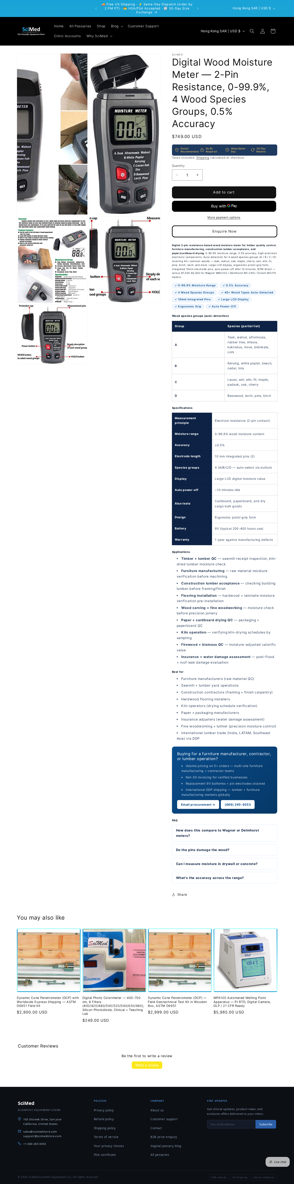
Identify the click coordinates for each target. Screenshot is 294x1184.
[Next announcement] (198, 8)
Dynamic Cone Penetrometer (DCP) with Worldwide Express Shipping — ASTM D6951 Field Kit (48, 1002)
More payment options (223, 217)
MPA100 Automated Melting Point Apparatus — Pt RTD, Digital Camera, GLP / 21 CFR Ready (242, 1002)
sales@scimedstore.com (40, 1131)
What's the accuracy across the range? (210, 878)
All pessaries (159, 1155)
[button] (116, 26)
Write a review (147, 1065)
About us (157, 1110)
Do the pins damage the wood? (203, 850)
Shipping (202, 157)
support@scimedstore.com (42, 1136)
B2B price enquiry (163, 1137)
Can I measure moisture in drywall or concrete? (217, 864)
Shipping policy (105, 1128)
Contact (156, 1128)
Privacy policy (104, 1110)
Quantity (178, 165)
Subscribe (265, 1124)
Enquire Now (224, 231)
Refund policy (104, 1119)
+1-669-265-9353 (34, 1144)
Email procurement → (198, 804)
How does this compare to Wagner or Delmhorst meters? (217, 833)
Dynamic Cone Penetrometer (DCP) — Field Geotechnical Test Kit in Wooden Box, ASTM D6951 (177, 1002)
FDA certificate (105, 1155)
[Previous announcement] (96, 8)
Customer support (164, 1119)
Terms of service (106, 1137)
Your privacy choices (109, 1146)
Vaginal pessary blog (165, 1146)
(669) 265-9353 (238, 804)
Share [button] (182, 895)
